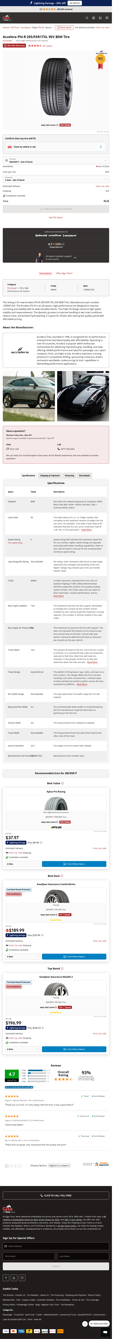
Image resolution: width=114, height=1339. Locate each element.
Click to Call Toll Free (57, 1195)
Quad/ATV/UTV (85, 1314)
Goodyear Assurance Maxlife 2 (56, 976)
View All (37, 1319)
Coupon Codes (28, 1299)
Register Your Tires (50, 1304)
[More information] (62, 783)
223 (47, 46)
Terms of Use (78, 1299)
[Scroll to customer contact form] (75, 257)
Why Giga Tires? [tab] (64, 273)
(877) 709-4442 (68, 449)
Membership (9, 1299)
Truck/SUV (18, 1314)
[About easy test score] (57, 125)
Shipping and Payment (75, 1295)
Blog (38, 1304)
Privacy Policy (9, 1304)
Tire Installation (63, 1299)
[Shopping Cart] (100, 18)
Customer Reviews (45, 1299)
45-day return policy (67, 1225)
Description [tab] (45, 273)
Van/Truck (29, 1314)
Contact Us (20, 1295)
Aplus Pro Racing (56, 791)
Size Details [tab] (84, 475)
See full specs (56, 217)
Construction (99, 1314)
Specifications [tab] (28, 475)
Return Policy (94, 1295)
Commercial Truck (68, 1314)
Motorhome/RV (51, 1314)
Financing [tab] (69, 475)
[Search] (87, 18)
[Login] (93, 18)
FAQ (18, 1299)
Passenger (7, 40)
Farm (30, 1319)
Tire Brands (8, 1295)
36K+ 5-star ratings (73, 1219)
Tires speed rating (15, 543)
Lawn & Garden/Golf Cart (14, 1319)
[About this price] (41, 842)
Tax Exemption (67, 1304)
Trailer (39, 1314)
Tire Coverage (92, 1299)
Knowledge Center (25, 1304)
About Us (44, 1295)
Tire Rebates (33, 1295)
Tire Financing (57, 1295)
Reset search (66, 27)
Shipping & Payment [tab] (50, 475)
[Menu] (107, 18)
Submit (56, 1266)
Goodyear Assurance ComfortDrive (56, 884)
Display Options (38, 1165)
